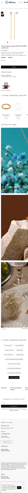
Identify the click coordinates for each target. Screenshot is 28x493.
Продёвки (21, 8)
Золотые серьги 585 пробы (14, 373)
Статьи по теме (9, 125)
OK (19, 487)
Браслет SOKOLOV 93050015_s (6, 115)
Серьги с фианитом (8, 354)
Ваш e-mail (3, 60)
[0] (24, 2)
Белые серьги (20, 350)
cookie (14, 486)
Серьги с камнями (9, 350)
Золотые (16, 8)
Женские (11, 8)
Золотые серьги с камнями (14, 363)
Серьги (2, 8)
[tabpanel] (14, 26)
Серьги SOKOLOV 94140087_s (18, 115)
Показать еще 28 (14, 377)
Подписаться (14, 406)
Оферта (3, 474)
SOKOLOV (7, 8)
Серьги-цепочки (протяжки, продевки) (14, 359)
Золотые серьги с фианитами (14, 368)
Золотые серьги (8, 345)
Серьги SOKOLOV (19, 345)
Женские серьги (20, 354)
